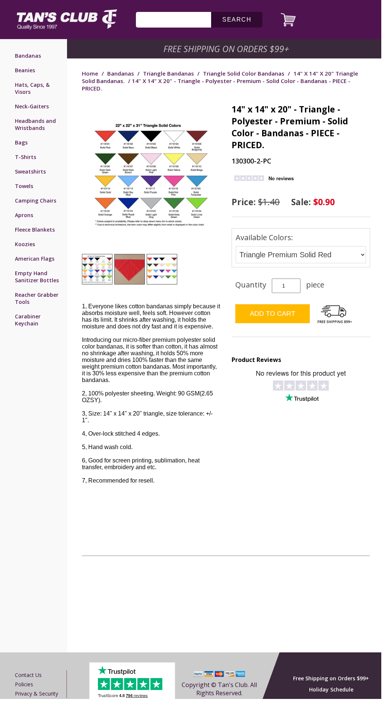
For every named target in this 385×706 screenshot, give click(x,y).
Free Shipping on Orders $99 (226, 49)
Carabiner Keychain (28, 320)
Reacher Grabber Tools (36, 298)
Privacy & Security (36, 693)
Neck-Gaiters (32, 106)
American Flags (34, 258)
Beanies (25, 70)
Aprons (24, 215)
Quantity (250, 285)
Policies (24, 684)
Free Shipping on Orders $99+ (331, 678)
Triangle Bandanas (168, 73)
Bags (21, 142)
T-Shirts (25, 156)
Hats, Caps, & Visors (32, 88)
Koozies (25, 244)
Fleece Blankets (35, 229)
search (236, 19)
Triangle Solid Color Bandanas (243, 73)
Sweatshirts (30, 171)
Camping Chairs (35, 200)
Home (90, 73)
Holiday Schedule (331, 689)
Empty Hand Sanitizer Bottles (37, 277)
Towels (24, 186)
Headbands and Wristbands (35, 124)
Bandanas (28, 55)
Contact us (28, 674)
